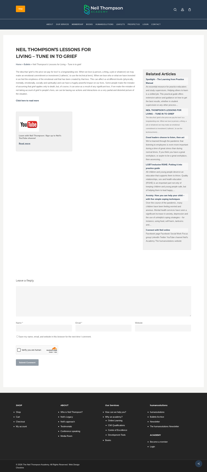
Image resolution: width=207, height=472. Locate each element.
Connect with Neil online (158, 230)
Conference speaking (70, 431)
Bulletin (27, 64)
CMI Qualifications (116, 425)
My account (21, 426)
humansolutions (157, 412)
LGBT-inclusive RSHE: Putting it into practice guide (164, 166)
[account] (182, 9)
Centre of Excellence (117, 430)
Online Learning (115, 420)
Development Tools (117, 435)
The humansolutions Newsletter (164, 426)
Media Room (66, 436)
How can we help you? (115, 412)
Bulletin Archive (157, 417)
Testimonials (66, 426)
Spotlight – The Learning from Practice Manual (165, 81)
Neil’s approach (68, 421)
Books (108, 440)
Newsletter (155, 421)
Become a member (159, 442)
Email (78, 323)
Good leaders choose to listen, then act (165, 137)
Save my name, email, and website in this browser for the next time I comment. (55, 336)
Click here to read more (27, 100)
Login (152, 446)
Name (19, 323)
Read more (24, 143)
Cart (18, 417)
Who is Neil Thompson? (72, 412)
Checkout (20, 421)
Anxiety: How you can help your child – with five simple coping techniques (165, 197)
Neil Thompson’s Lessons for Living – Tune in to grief (163, 112)
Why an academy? (114, 417)
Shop (18, 412)
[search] (175, 9)
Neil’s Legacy (67, 417)
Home (19, 64)
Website (139, 323)
